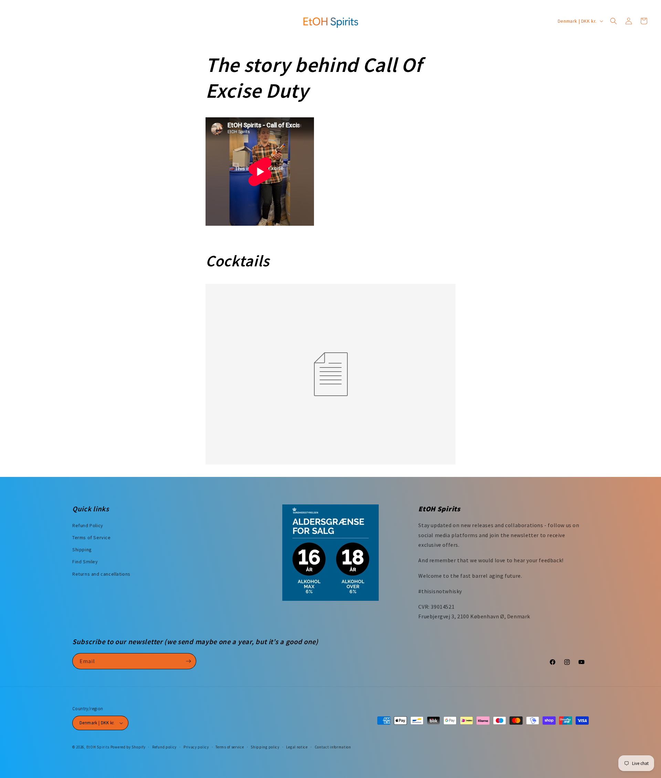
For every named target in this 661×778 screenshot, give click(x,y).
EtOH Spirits (97, 747)
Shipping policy (265, 747)
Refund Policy (87, 525)
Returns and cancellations (101, 574)
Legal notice (296, 747)
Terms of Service (91, 537)
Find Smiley (85, 561)
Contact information (333, 747)
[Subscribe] (188, 661)
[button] (613, 21)
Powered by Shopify (128, 747)
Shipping (82, 549)
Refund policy (164, 747)
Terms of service (230, 747)
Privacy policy (196, 747)
